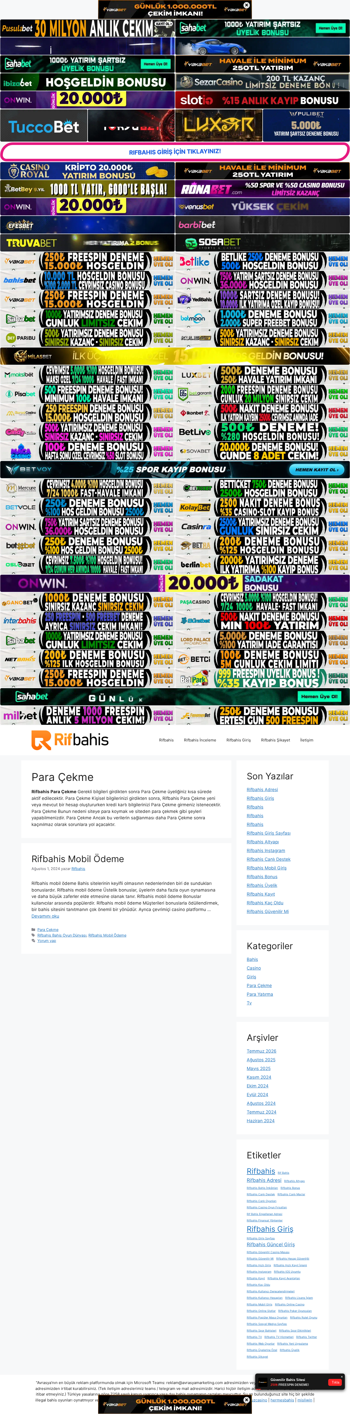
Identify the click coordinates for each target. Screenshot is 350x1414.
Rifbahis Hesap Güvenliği (292, 1258)
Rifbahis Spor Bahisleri (261, 1330)
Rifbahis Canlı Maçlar (291, 1194)
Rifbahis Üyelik (262, 885)
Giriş (251, 976)
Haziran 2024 (261, 1120)
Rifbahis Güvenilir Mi (268, 911)
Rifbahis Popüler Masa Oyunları (267, 1317)
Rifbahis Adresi (262, 789)
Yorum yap (46, 940)
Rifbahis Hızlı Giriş (259, 1265)
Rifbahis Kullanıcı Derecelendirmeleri (271, 1291)
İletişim (306, 740)
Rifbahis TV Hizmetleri (279, 1337)
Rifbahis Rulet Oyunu (303, 1317)
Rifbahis (166, 740)
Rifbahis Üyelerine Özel (262, 1350)
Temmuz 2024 (261, 1112)
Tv (249, 1002)
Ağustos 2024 (261, 1103)
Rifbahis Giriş (239, 740)
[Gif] (175, 356)
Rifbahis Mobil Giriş (267, 868)
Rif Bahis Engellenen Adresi (264, 1214)
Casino (254, 968)
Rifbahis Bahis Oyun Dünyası (61, 935)
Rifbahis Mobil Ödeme (78, 858)
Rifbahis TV (254, 1337)
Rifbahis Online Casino (289, 1304)
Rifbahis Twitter (306, 1337)
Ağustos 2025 (261, 1059)
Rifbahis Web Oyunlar (261, 1343)
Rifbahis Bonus (262, 876)
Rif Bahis (283, 1173)
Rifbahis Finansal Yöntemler (265, 1220)
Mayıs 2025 (259, 1068)
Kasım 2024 (259, 1077)
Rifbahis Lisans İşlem (299, 1298)
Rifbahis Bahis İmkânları (262, 1188)
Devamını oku (45, 916)
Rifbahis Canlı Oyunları (261, 1201)
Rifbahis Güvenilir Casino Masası (268, 1252)
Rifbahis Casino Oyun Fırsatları (267, 1207)
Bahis (252, 959)
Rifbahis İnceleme (200, 740)
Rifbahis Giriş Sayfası (269, 833)
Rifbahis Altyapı (263, 841)
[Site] (87, 261)
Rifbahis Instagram (266, 850)
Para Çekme (47, 929)
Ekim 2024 (258, 1085)
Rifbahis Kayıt (261, 894)
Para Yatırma (260, 994)
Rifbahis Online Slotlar (261, 1311)
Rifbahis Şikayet (275, 740)
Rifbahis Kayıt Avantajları (283, 1278)
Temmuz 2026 (261, 1051)
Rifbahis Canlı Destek (269, 859)
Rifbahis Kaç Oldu (265, 902)
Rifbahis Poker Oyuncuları (295, 1311)
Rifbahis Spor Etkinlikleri (295, 1330)
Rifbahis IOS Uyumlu (287, 1271)
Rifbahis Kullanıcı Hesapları (265, 1298)
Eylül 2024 (257, 1094)
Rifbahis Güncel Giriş (271, 1245)
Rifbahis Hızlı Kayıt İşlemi (290, 1265)
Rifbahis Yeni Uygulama (292, 1343)
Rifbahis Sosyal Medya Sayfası (267, 1324)
